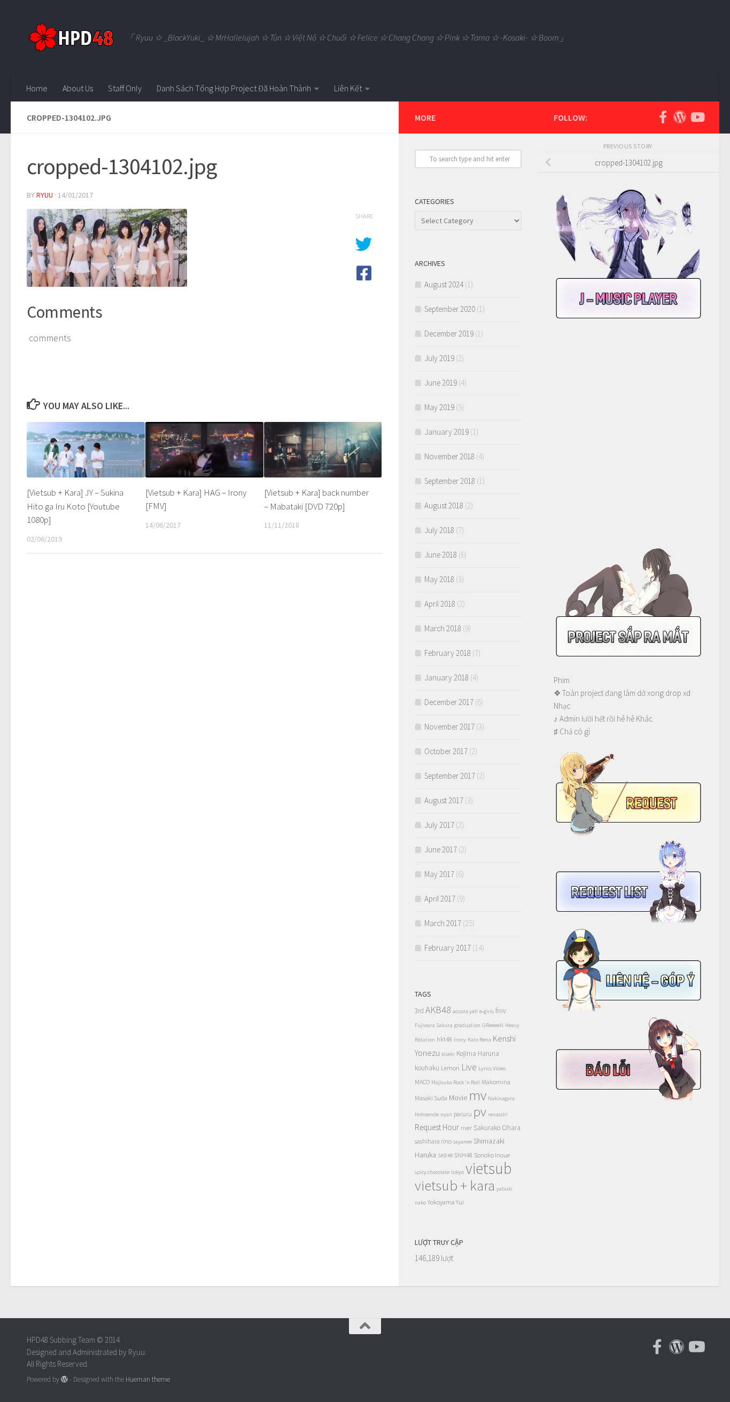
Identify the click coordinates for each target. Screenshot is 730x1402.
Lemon (450, 1068)
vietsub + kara (455, 1185)
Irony (460, 1039)
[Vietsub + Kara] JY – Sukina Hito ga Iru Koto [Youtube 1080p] (75, 506)
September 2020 (449, 309)
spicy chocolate (432, 1172)
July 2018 (439, 530)
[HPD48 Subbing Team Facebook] (662, 117)
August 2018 (443, 505)
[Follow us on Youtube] (696, 117)
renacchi (498, 1114)
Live (469, 1067)
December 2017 (448, 702)
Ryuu (44, 195)
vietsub (488, 1168)
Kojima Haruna (477, 1053)
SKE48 (445, 1155)
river (466, 1128)
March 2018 (442, 628)
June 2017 (440, 849)
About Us (78, 88)
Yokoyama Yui (446, 1202)
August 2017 (443, 800)
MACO (422, 1082)
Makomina (496, 1082)
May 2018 (439, 579)
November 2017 (449, 727)
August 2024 (443, 284)
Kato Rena (479, 1039)
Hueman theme (148, 1379)
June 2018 (440, 555)
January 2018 (446, 677)
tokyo (457, 1172)
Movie (458, 1097)
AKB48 (438, 1010)
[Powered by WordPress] (64, 1379)
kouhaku (427, 1067)
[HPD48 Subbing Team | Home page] (71, 37)
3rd (419, 1010)
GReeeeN (492, 1025)
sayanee (462, 1141)
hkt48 (444, 1039)
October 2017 (446, 751)
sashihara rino (433, 1141)
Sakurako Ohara (497, 1127)
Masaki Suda (431, 1098)
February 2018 (447, 653)
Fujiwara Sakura (434, 1025)
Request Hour (437, 1127)
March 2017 (442, 923)
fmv (500, 1010)
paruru (463, 1114)
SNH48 (463, 1155)
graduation (467, 1025)
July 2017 (439, 825)
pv (479, 1111)
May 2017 (439, 874)
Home (37, 88)
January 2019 (446, 432)
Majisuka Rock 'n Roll (455, 1082)
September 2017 (449, 776)
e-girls (486, 1011)
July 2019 (439, 358)
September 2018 (449, 481)
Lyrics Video (492, 1068)
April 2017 (439, 899)
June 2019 (440, 383)
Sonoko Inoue (492, 1155)
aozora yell (465, 1011)
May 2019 (439, 407)
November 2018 (449, 456)
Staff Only (125, 88)
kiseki (448, 1054)
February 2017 (447, 948)
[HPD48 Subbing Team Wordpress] (679, 117)
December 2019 (448, 333)
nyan (446, 1114)
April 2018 (439, 604)
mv (477, 1095)
